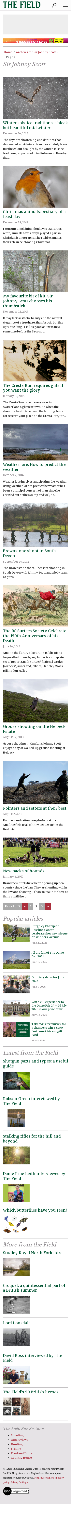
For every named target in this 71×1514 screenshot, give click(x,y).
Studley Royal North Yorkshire (33, 1252)
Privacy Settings (19, 1482)
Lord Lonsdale (17, 1322)
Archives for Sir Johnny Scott (36, 52)
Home (8, 52)
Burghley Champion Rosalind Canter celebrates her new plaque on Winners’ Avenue (49, 931)
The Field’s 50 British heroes (30, 1392)
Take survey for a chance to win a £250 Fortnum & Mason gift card (49, 1029)
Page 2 (10, 57)
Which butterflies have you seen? (35, 1210)
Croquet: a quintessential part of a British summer (34, 1288)
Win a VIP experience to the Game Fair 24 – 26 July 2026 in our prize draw (49, 1005)
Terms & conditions (44, 1478)
